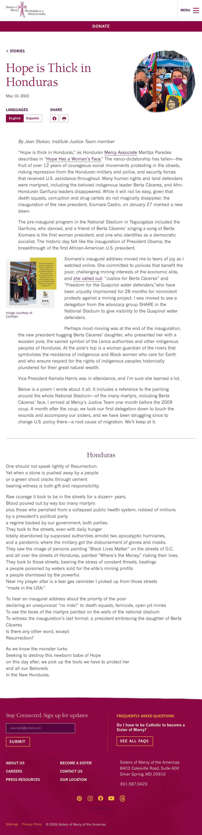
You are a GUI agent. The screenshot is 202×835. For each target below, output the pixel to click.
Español (32, 118)
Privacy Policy (32, 824)
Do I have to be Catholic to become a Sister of (151, 727)
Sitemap (12, 824)
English (15, 118)
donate (101, 27)
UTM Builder (101, 808)
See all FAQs (134, 741)
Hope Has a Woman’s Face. (73, 159)
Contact (71, 771)
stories (17, 51)
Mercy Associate (120, 153)
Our (74, 780)
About (15, 763)
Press (23, 780)
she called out (87, 279)
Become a (76, 763)
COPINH (12, 317)
